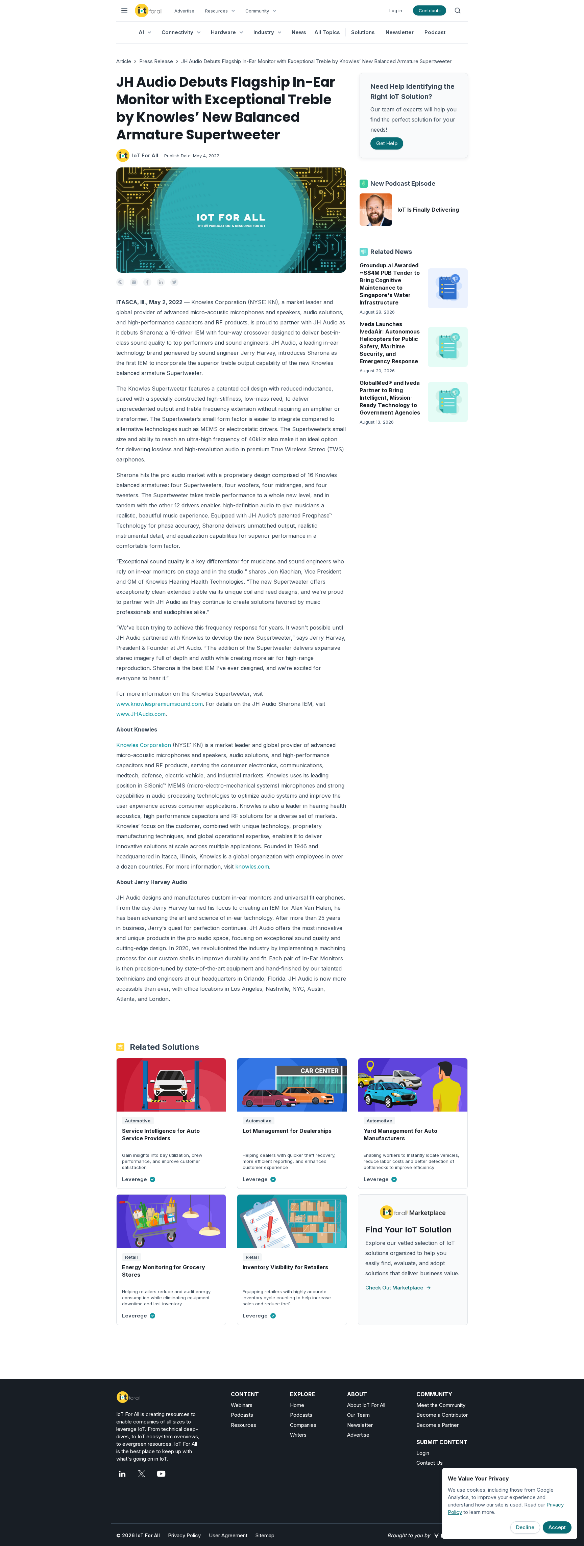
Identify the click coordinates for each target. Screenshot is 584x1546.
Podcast (434, 32)
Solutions (363, 32)
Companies (303, 1425)
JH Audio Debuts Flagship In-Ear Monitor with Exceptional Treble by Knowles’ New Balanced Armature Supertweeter (316, 61)
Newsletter (400, 32)
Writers (298, 1435)
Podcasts (242, 1415)
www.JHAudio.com (141, 714)
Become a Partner (437, 1425)
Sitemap (265, 1535)
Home (297, 1405)
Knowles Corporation (143, 745)
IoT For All (145, 155)
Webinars (241, 1405)
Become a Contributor (442, 1415)
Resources (243, 1425)
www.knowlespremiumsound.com (159, 703)
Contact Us (429, 1463)
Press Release (156, 61)
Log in (395, 10)
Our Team (358, 1415)
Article (123, 61)
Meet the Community (440, 1405)
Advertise (184, 11)
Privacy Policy (184, 1535)
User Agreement (228, 1535)
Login (422, 1453)
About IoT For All (366, 1405)
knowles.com (252, 866)
